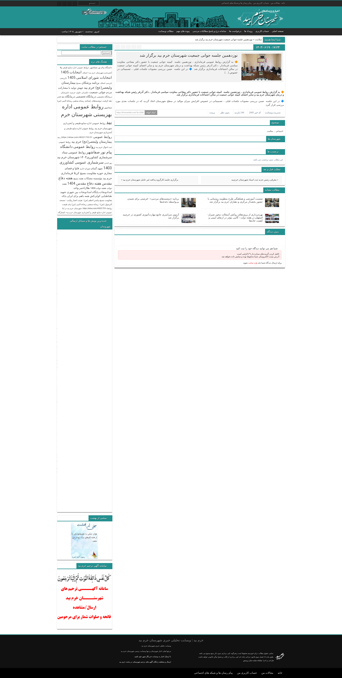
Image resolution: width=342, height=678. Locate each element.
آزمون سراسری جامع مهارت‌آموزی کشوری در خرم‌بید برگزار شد (151, 216)
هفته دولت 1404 (98, 188)
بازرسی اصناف (106, 83)
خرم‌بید (73, 92)
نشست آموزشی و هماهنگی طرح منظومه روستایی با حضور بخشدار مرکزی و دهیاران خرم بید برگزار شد (235, 200)
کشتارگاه (61, 212)
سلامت (258, 39)
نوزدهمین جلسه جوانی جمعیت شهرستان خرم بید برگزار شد (189, 55)
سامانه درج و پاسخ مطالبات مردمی (209, 31)
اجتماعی (279, 131)
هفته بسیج (78, 178)
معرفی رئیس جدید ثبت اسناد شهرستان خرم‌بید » (254, 179)
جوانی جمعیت (97, 92)
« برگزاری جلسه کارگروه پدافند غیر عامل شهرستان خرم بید (149, 179)
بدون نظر (225, 112)
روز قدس (108, 163)
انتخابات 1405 (71, 72)
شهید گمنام (97, 168)
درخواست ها (235, 31)
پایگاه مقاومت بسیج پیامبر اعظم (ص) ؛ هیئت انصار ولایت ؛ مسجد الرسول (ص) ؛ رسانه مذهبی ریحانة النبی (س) (85, 200)
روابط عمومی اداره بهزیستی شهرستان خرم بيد (86, 114)
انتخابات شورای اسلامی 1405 (90, 77)
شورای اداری (85, 168)
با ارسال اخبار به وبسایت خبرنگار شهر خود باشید (152, 657)
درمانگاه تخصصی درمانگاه (80, 96)
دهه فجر (60, 97)
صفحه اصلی (278, 31)
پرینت (212, 112)
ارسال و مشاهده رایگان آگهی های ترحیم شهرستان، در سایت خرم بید (145, 662)
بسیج (78, 83)
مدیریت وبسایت (273, 112)
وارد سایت (252, 263)
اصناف (84, 73)
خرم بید (251, 653)
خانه (283, 3)
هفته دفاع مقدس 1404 (84, 183)
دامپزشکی (65, 92)
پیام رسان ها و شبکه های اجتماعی (236, 3)
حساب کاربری (262, 31)
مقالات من (275, 3)
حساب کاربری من (261, 3)
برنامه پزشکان (90, 82)
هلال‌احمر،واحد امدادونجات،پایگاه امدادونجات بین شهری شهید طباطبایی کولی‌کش (86, 192)
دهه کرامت (107, 101)
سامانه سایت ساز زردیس (252, 660)
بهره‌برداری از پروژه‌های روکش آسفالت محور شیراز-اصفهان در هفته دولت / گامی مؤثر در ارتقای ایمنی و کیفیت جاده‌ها (235, 217)
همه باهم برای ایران (78, 196)
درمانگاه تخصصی (104, 97)
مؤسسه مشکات (93, 178)
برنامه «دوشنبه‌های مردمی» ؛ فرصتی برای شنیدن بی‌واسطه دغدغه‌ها (153, 200)
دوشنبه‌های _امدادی (93, 101)
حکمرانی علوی (82, 92)
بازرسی (63, 78)
